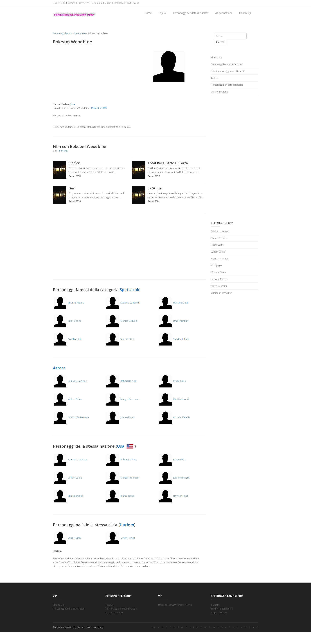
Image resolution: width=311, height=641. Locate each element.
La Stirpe (155, 188)
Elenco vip (216, 57)
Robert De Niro (128, 380)
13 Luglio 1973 (99, 108)
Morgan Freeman (129, 399)
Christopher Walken (221, 292)
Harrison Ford (180, 495)
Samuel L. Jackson (77, 380)
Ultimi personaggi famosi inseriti (227, 71)
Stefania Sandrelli (129, 302)
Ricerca (220, 42)
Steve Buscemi (219, 285)
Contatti (215, 604)
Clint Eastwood (181, 399)
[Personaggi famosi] (74, 11)
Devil (72, 188)
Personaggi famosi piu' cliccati (227, 64)
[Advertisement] (90, 73)
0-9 (153, 627)
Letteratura (96, 2)
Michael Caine (218, 272)
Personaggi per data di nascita (190, 13)
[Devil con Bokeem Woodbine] (59, 194)
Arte (63, 2)
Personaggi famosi (62, 33)
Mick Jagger (217, 265)
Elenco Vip (245, 13)
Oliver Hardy (74, 537)
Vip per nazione (224, 13)
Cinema (71, 2)
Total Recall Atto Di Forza (168, 163)
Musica (108, 2)
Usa (121, 446)
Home (56, 2)
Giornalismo (83, 2)
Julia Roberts (74, 320)
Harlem (127, 524)
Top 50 (162, 13)
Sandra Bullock (181, 339)
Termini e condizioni (222, 608)
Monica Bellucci (128, 320)
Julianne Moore (75, 302)
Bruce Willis (179, 380)
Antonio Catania (181, 417)
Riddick (74, 163)
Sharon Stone (127, 339)
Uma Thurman (180, 320)
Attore (59, 367)
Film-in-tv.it (61, 150)
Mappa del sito (219, 612)
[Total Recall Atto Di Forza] (138, 169)
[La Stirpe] (138, 194)
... (115, 172)
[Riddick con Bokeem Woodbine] (59, 169)
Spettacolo (118, 2)
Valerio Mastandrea (78, 417)
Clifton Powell (127, 537)
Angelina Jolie (74, 339)
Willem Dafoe (74, 399)
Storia (136, 2)
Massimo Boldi (180, 302)
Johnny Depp (127, 417)
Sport (128, 2)
